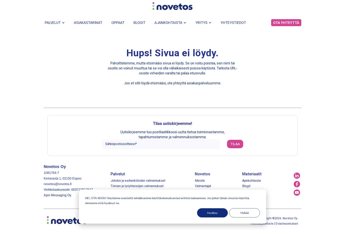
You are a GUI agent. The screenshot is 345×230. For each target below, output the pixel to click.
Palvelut (53, 23)
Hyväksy (212, 212)
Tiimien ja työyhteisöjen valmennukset (137, 186)
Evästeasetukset (287, 223)
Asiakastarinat (88, 23)
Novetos (202, 174)
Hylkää (245, 212)
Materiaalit (252, 174)
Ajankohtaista (168, 23)
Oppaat (117, 23)
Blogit (139, 23)
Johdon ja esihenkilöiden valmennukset (138, 181)
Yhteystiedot (233, 23)
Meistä (200, 181)
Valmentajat (203, 186)
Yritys (201, 23)
